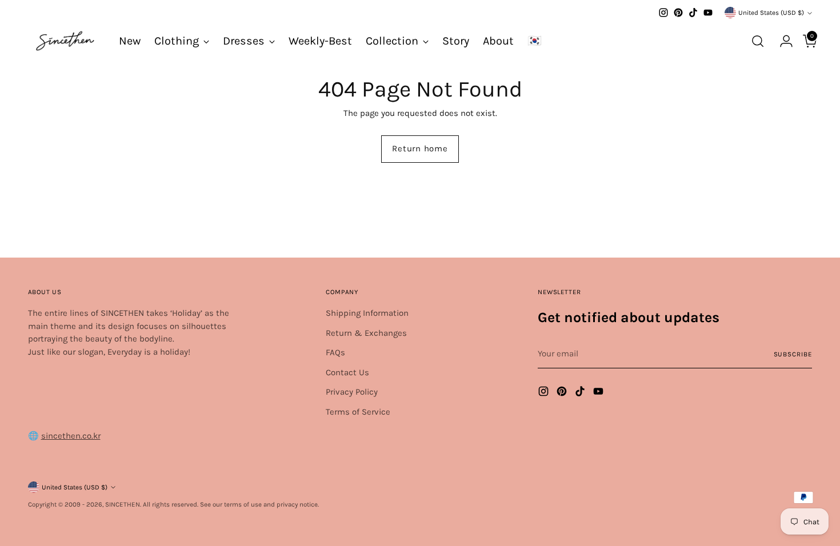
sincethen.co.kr (71, 436)
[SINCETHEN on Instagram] (663, 12)
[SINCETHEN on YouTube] (708, 12)
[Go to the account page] (781, 41)
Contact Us (347, 372)
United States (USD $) (771, 13)
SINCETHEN (122, 504)
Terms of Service (358, 412)
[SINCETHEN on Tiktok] (693, 12)
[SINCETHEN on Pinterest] (678, 12)
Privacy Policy (352, 392)
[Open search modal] (757, 41)
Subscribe (793, 354)
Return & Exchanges (366, 333)
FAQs (335, 352)
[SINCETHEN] (65, 41)
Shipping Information (367, 313)
